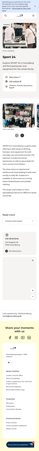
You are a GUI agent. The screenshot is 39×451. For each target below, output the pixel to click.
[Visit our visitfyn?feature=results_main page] (23, 337)
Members (10, 403)
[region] (19, 278)
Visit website (14, 81)
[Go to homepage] (19, 15)
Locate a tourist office (14, 375)
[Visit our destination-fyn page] (29, 337)
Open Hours (14, 77)
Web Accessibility (13, 378)
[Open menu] (33, 15)
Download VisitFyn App (15, 390)
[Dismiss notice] (35, 6)
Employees (10, 406)
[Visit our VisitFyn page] (10, 337)
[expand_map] (32, 260)
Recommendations (13, 387)
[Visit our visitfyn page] (16, 337)
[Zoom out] (32, 296)
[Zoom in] (32, 290)
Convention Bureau (13, 409)
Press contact (11, 423)
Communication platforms (16, 426)
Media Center (11, 429)
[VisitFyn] (12, 348)
